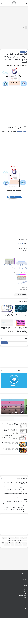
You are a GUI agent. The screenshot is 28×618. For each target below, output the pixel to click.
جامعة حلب (24, 542)
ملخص (12, 545)
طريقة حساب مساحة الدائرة (22, 497)
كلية (3, 542)
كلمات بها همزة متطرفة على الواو (19, 412)
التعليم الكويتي (23, 51)
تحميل (25, 540)
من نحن (24, 597)
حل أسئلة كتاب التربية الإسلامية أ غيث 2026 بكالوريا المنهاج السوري (15, 501)
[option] (14, 406)
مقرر (16, 545)
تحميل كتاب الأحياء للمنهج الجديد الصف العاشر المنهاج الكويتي (21, 314)
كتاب (6, 542)
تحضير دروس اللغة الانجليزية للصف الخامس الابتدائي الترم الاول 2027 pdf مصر (10, 430)
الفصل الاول (5, 538)
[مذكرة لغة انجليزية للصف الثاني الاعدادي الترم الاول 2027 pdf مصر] (23, 444)
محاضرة (25, 545)
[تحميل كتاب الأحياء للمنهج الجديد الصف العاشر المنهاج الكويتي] (21, 308)
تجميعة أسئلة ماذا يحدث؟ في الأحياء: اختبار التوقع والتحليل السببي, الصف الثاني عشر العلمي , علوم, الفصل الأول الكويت (21, 329)
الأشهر (7, 419)
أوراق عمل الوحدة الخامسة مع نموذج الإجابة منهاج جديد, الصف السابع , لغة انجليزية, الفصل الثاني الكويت (9, 267)
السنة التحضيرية (11, 538)
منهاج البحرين (7, 545)
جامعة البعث (20, 540)
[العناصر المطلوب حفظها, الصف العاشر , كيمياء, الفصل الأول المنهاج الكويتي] (7, 322)
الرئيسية (25, 499)
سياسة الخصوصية (22, 595)
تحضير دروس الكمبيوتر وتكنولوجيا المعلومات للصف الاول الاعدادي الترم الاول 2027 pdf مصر (10, 437)
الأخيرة (21, 419)
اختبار (25, 538)
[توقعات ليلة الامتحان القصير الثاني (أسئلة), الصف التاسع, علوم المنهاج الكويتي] (7, 308)
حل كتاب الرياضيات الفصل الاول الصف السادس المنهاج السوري (15, 507)
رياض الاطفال (11, 542)
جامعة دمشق (18, 542)
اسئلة (21, 538)
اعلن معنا (24, 591)
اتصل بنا (24, 589)
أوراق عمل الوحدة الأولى (21, 131)
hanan (23, 65)
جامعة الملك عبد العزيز (12, 540)
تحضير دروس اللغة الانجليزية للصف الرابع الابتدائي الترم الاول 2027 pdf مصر (10, 423)
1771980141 (20, 243)
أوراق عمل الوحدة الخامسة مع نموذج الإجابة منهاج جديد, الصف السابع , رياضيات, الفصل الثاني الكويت (22, 267)
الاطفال (17, 538)
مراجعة (20, 545)
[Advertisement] (14, 16)
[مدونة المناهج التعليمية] (14, 3)
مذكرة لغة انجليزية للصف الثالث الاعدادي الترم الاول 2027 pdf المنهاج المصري (10, 449)
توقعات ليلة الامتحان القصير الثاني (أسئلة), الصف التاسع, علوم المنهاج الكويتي (7, 314)
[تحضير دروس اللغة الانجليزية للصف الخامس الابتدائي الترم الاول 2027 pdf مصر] (23, 431)
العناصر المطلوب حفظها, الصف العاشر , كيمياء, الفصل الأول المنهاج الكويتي (7, 329)
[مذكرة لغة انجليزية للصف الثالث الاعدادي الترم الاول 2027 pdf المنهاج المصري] (23, 450)
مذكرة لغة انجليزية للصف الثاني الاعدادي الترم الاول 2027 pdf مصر (10, 442)
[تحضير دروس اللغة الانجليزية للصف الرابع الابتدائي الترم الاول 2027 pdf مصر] (23, 425)
